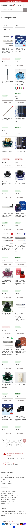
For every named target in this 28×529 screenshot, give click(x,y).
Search (25, 9)
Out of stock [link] (7, 65)
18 (18, 445)
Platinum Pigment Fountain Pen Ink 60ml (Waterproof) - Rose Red (20, 282)
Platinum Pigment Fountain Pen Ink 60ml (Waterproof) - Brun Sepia (20, 352)
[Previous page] (3, 441)
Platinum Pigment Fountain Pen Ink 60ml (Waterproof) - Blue (20, 215)
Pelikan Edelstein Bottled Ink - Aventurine (6, 386)
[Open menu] (25, 5)
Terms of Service (5, 481)
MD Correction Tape (20, 384)
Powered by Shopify (20, 521)
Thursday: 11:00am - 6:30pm (8, 497)
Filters (7, 26)
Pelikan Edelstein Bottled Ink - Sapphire (20, 182)
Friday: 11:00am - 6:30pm (8, 499)
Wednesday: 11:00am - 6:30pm (9, 495)
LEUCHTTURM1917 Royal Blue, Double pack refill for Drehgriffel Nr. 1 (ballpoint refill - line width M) (20, 317)
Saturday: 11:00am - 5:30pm (8, 501)
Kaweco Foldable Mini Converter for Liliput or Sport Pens (7, 215)
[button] (15, 88)
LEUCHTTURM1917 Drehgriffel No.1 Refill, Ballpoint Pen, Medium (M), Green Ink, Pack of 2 (7, 352)
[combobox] (14, 10)
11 (5, 445)
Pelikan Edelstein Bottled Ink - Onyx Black (6, 183)
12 (10, 445)
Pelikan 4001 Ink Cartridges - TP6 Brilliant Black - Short (7, 418)
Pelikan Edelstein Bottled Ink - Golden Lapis (7, 151)
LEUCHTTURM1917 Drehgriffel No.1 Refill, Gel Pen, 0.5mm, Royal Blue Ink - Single (7, 50)
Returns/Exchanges (6, 483)
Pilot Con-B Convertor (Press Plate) (7, 82)
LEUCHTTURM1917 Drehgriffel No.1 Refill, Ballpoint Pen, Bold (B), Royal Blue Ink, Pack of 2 (20, 248)
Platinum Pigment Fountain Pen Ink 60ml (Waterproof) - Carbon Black (20, 418)
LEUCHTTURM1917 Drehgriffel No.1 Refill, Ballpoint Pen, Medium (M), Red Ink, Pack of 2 (7, 248)
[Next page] (22, 445)
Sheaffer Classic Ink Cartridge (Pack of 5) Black (20, 151)
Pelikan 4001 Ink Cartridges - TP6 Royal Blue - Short (20, 49)
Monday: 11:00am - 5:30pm (8, 491)
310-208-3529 (5, 475)
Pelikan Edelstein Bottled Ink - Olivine (7, 314)
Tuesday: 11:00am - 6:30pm (8, 493)
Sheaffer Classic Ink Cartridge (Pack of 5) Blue (20, 120)
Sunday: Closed (5, 503)
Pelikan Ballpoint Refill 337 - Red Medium (7, 119)
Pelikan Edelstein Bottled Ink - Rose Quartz (6, 281)
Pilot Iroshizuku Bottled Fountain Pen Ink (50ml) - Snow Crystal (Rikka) (20, 84)
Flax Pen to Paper (11, 521)
